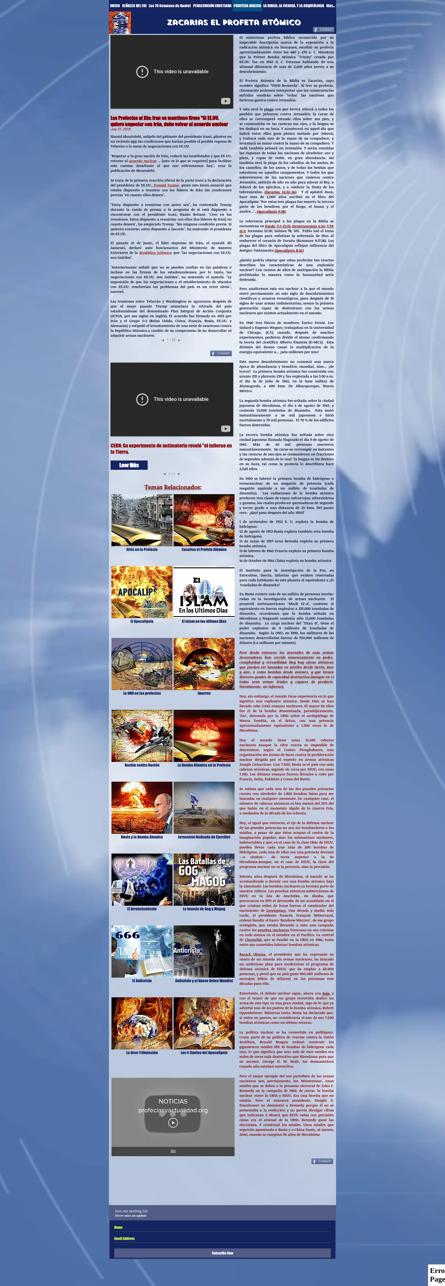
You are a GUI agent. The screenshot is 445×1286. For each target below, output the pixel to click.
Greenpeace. (276, 910)
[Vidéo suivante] (225, 1112)
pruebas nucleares (273, 930)
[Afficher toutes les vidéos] (173, 1151)
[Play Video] (173, 1123)
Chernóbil (253, 939)
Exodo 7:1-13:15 (277, 226)
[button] (129, 465)
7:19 (330, 226)
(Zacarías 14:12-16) (280, 191)
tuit (134, 141)
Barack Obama (252, 954)
